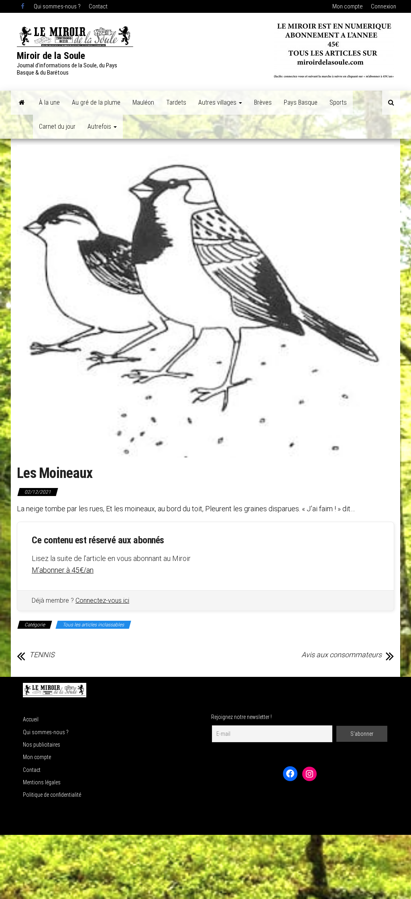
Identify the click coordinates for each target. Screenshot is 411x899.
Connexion (383, 6)
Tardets (176, 102)
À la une (49, 102)
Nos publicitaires (41, 744)
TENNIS (42, 654)
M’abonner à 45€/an (63, 570)
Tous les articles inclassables (93, 625)
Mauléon (143, 102)
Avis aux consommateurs (341, 654)
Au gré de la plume (96, 102)
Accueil (31, 719)
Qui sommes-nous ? (57, 6)
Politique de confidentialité (52, 795)
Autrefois (100, 126)
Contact (98, 6)
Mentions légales (42, 782)
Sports (338, 102)
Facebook (23, 6)
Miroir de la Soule (51, 55)
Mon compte (347, 6)
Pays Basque (300, 102)
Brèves (263, 102)
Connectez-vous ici (102, 600)
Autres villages (218, 102)
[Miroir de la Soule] (22, 103)
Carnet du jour (57, 126)
